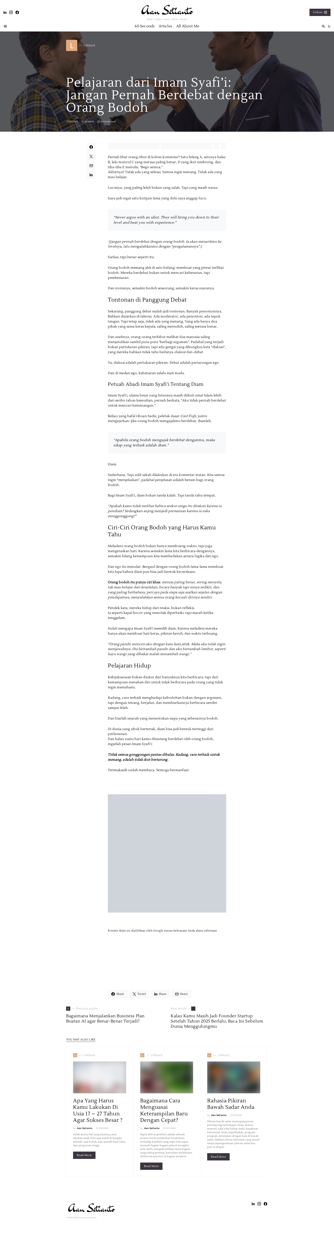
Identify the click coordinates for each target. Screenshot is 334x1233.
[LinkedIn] (5, 12)
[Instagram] (11, 12)
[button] (329, 26)
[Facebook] (17, 12)
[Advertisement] (167, 957)
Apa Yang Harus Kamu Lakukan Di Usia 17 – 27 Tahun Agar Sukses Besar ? (97, 1110)
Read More (84, 1155)
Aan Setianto (84, 1128)
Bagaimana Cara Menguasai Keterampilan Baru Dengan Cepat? (164, 1110)
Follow (318, 12)
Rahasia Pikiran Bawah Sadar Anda (230, 1104)
